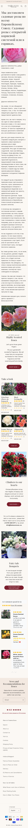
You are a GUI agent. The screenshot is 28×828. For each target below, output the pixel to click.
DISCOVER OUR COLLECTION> (13, 587)
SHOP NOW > (14, 367)
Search (5, 725)
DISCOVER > (14, 504)
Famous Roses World (16, 825)
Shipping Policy (8, 744)
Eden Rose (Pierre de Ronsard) (5, 399)
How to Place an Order (10, 765)
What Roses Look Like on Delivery (14, 787)
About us (6, 728)
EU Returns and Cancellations (12, 772)
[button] (22, 6)
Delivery (5, 768)
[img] (6, 605)
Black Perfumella (18, 398)
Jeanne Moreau (6, 429)
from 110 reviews (16, 605)
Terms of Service (8, 776)
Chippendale (18, 429)
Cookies (5, 740)
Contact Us (6, 732)
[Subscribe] (23, 700)
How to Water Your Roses (11, 795)
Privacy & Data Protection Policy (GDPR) (13, 749)
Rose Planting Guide (9, 791)
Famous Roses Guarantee (11, 761)
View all (14, 445)
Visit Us (5, 736)
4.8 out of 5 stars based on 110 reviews (14, 713)
